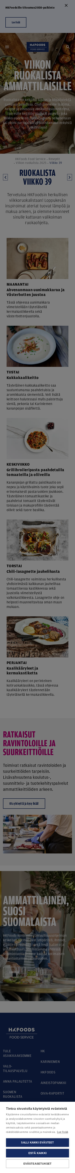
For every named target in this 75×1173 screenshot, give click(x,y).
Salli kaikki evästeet (37, 1142)
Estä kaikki (37, 1153)
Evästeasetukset (37, 1163)
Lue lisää (62, 1131)
